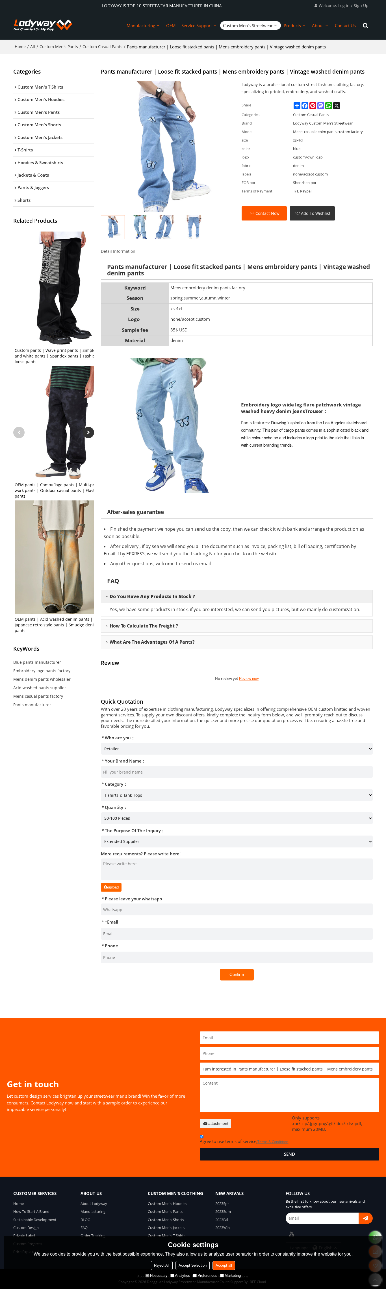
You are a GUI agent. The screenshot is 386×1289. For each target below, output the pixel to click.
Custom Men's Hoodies (167, 1203)
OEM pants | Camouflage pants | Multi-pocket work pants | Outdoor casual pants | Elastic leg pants (60, 490)
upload (113, 887)
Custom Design (26, 1227)
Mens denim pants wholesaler (42, 679)
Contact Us (345, 25)
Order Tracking (93, 1235)
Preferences (207, 1275)
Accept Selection (193, 1265)
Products (292, 25)
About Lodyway (94, 1203)
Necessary (159, 1275)
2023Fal (221, 1219)
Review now (249, 678)
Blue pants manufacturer (37, 662)
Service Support (196, 25)
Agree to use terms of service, (244, 1141)
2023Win (222, 1227)
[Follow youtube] (291, 1234)
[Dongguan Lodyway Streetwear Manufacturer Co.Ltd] (43, 25)
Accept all (224, 1265)
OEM (171, 25)
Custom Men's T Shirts (166, 1235)
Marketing (233, 1275)
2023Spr (222, 1203)
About (318, 25)
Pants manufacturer (32, 704)
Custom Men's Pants (59, 46)
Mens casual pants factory (38, 696)
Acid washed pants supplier (39, 687)
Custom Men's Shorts (166, 1219)
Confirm (236, 974)
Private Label (24, 1235)
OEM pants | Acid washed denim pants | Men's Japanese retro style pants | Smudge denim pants (60, 624)
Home (20, 46)
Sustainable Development (35, 1219)
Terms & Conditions (273, 1141)
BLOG (85, 1219)
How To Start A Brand (31, 1211)
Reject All (162, 1265)
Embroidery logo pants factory (41, 670)
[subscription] (366, 1218)
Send (289, 1154)
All (32, 46)
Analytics (182, 1275)
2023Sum (223, 1211)
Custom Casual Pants (102, 46)
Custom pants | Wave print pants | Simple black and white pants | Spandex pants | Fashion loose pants (61, 356)
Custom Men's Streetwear (248, 25)
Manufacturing (141, 25)
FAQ (84, 1227)
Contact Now (267, 213)
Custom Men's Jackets (166, 1227)
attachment (218, 1123)
